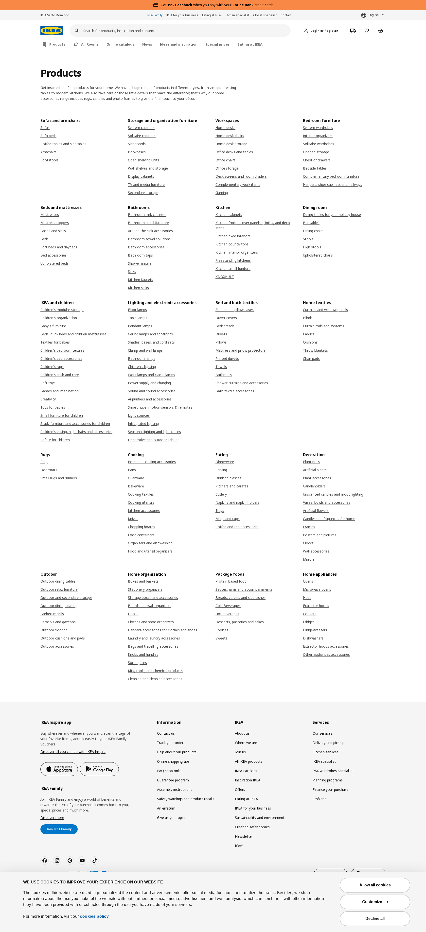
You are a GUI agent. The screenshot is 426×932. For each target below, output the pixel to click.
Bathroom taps (140, 255)
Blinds (308, 317)
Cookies (221, 630)
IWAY (239, 845)
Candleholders (314, 486)
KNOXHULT (224, 276)
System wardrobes (318, 127)
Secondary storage (143, 192)
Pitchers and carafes (231, 486)
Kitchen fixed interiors (232, 236)
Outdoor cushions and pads (62, 638)
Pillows (221, 342)
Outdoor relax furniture (59, 589)
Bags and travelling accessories (153, 646)
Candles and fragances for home (329, 518)
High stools (312, 247)
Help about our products (176, 752)
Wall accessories (316, 551)
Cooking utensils (141, 502)
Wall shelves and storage (148, 168)
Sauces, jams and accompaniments (243, 589)
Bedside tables (315, 168)
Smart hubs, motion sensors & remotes (160, 407)
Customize (372, 902)
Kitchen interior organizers (236, 252)
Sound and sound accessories (152, 391)
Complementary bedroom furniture (331, 176)
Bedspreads (224, 326)
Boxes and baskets (143, 581)
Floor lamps (137, 309)
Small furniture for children (61, 415)
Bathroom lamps (141, 358)
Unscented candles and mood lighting (333, 494)
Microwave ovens (317, 589)
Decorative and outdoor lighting (153, 439)
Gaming (221, 192)
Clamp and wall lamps (145, 350)
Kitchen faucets (140, 279)
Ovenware (136, 478)
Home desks (225, 127)
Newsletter (244, 836)
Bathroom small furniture (148, 222)
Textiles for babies (55, 342)
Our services (322, 733)
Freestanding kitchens (233, 260)
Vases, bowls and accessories (326, 502)
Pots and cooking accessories (152, 461)
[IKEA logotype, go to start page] (51, 30)
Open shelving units (143, 160)
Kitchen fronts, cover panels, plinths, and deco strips (252, 225)
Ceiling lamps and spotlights (150, 334)
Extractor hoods (316, 605)
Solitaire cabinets (142, 135)
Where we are (246, 742)
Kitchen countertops (231, 244)
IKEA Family (154, 15)
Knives (133, 518)
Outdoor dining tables (57, 581)
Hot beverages (227, 613)
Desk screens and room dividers (241, 176)
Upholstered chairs (318, 255)
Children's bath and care (59, 374)
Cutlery (221, 494)
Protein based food (231, 581)
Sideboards (137, 143)
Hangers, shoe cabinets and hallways (332, 184)
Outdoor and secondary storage (66, 597)
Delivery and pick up (328, 742)
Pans (132, 469)
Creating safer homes (252, 827)
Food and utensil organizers (150, 551)
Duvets (221, 334)
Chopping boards (141, 526)
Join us (240, 752)
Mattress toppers (54, 222)
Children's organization (58, 317)
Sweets (221, 638)
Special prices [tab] (217, 44)
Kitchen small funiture (232, 268)
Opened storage (316, 152)
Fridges (309, 622)
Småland (319, 798)
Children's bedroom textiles (62, 350)
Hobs (307, 597)
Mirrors (309, 559)
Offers (240, 789)
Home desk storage (231, 143)
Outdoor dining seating (58, 605)
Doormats (48, 469)
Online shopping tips (173, 761)
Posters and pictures (319, 535)
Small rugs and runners (58, 478)
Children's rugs (52, 366)
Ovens (308, 581)
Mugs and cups (227, 518)
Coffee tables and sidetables (63, 143)
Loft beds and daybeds (58, 247)
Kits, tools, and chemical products (155, 670)
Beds (44, 239)
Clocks (308, 543)
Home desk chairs (229, 135)
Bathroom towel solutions (149, 239)
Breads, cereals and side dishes (240, 597)
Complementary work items (237, 184)
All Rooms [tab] (90, 44)
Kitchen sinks (138, 287)
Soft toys (47, 382)
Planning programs (328, 780)
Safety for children (55, 439)
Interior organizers (318, 135)
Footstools (49, 160)
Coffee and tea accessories (237, 526)
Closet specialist (265, 15)
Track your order (170, 742)
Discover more (52, 817)
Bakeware (136, 486)
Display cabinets (141, 176)
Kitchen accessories (144, 510)
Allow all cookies (375, 885)
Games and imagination (59, 391)
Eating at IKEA (211, 15)
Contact (286, 15)
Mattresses (49, 214)
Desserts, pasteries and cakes (239, 622)
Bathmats (223, 374)
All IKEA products (248, 761)
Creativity (48, 399)
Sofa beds (48, 135)
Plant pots (311, 461)
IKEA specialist (324, 761)
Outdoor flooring (54, 630)
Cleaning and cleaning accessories (155, 678)
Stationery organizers (145, 589)
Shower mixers (140, 263)
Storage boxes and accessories (153, 597)
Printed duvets (227, 358)
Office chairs (225, 160)
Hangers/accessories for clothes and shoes (162, 630)
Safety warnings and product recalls (185, 798)
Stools (308, 239)
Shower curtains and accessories (241, 382)
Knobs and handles (143, 654)
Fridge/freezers (315, 630)
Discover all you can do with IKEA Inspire (73, 751)
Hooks (133, 613)
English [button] (374, 15)
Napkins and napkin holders (237, 502)
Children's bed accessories (61, 358)
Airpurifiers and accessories (150, 399)
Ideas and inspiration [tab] (178, 44)
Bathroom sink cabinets (147, 214)
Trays (219, 510)
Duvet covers (226, 317)
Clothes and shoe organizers (151, 622)
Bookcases (137, 152)
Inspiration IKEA (247, 780)
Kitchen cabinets (228, 214)
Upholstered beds (54, 263)
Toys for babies (52, 407)
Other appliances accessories (326, 654)
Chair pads (311, 358)
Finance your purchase (331, 789)
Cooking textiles (141, 494)
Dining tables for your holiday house (332, 214)
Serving (221, 469)
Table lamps (137, 317)
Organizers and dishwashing (150, 543)
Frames (309, 526)
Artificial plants (315, 469)
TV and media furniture (146, 184)
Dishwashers (313, 638)
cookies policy (94, 916)
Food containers (141, 535)
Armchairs (48, 152)
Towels (221, 366)
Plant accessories (317, 478)
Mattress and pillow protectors (240, 350)
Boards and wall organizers (149, 605)
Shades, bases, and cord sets (151, 342)
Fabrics (308, 334)
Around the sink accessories (150, 230)
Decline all (375, 918)
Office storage (227, 168)
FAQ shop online (170, 770)
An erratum (166, 808)
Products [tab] (57, 44)
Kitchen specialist (237, 15)
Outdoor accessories (57, 646)
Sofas (45, 127)
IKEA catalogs (246, 770)
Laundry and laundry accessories (154, 638)
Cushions (310, 342)
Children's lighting (142, 366)
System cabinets (141, 127)
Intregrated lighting (143, 423)
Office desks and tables (234, 152)
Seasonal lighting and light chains (154, 431)
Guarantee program (173, 780)
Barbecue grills (52, 613)
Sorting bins (137, 662)
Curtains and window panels (325, 309)
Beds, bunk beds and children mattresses (73, 334)
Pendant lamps (140, 326)
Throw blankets (315, 350)
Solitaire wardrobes (318, 143)
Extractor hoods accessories (326, 646)
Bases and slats (53, 230)
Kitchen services (325, 752)
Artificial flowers (316, 510)
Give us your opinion (173, 817)
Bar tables (311, 222)
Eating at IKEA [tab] (250, 44)
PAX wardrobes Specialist (333, 770)
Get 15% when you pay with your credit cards (217, 4)
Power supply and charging (149, 382)
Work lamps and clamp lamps (151, 374)
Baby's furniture (53, 326)
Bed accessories (53, 255)
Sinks (132, 271)
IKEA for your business (182, 15)
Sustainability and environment (259, 817)
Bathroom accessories (146, 247)
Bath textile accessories (234, 391)
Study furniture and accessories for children (75, 423)
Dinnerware (224, 461)
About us (242, 733)
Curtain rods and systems (323, 326)
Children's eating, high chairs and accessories (76, 431)
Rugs (44, 461)
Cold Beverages (228, 605)
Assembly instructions (174, 789)
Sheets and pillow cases (234, 309)
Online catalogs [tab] (120, 44)
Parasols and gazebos (58, 622)
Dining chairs (313, 230)
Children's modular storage (62, 309)
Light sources (139, 415)
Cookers (309, 613)
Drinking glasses (228, 478)
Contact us (166, 733)
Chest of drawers (317, 160)
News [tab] (147, 44)
